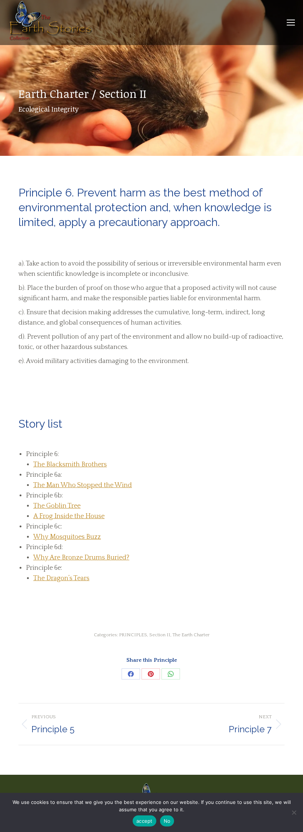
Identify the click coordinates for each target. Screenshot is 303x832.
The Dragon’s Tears (61, 578)
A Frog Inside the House (69, 516)
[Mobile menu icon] (291, 22)
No (167, 821)
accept (144, 821)
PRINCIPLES (133, 634)
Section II (159, 634)
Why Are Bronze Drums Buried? (81, 557)
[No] (293, 812)
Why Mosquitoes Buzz (67, 537)
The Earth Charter (191, 634)
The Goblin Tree (57, 506)
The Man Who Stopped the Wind (82, 485)
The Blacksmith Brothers (70, 464)
